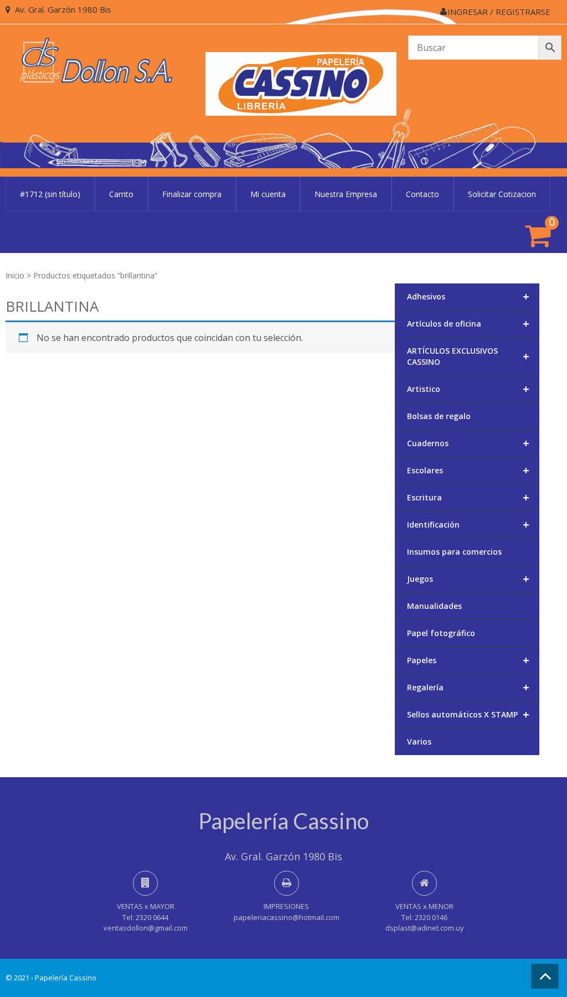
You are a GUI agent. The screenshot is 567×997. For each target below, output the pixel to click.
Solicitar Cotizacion (502, 194)
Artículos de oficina (468, 323)
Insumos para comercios (454, 551)
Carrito (121, 194)
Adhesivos (468, 296)
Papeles (468, 660)
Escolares (468, 470)
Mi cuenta (268, 194)
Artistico (468, 388)
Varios (419, 741)
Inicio (15, 275)
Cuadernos (468, 443)
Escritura (468, 497)
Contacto (422, 194)
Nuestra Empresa (346, 194)
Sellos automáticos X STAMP (468, 714)
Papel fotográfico (441, 633)
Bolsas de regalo (439, 416)
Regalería (468, 687)
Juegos (468, 578)
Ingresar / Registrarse (498, 11)
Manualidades (434, 606)
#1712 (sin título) (50, 194)
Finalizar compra (191, 194)
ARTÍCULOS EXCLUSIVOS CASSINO (468, 356)
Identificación (468, 524)
